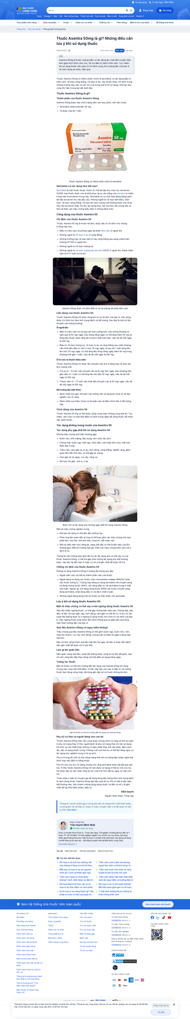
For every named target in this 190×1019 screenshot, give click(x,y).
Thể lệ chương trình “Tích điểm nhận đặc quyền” (27, 984)
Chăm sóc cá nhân (56, 930)
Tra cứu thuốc (86, 921)
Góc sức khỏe (34, 29)
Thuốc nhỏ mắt (86, 16)
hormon (121, 193)
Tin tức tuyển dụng (88, 946)
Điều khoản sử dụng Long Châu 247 (27, 991)
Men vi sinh (112, 16)
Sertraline (61, 190)
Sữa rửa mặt (100, 16)
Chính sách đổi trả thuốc (26, 942)
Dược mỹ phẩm (54, 921)
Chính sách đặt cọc (24, 934)
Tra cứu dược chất (88, 925)
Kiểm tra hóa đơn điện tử (26, 959)
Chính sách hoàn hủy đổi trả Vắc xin (28, 970)
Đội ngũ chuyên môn (89, 942)
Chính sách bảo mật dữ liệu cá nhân (29, 964)
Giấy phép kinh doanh (26, 925)
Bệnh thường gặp (87, 934)
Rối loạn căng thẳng (87, 851)
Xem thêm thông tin (67, 844)
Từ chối (161, 1012)
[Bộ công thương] (117, 955)
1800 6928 (169, 2)
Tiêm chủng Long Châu (58, 942)
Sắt (60, 16)
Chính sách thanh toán (26, 954)
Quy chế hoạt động (24, 930)
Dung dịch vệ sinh (126, 16)
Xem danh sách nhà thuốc (157, 904)
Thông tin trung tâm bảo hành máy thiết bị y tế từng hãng (29, 977)
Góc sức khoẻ (86, 917)
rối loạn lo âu (82, 235)
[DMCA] (124, 961)
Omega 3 (48, 16)
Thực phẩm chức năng (58, 917)
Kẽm (55, 16)
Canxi (39, 16)
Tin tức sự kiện (86, 950)
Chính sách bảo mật (24, 950)
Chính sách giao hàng (25, 946)
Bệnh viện (84, 938)
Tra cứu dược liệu (87, 930)
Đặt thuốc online (55, 938)
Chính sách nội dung (25, 938)
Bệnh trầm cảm (71, 851)
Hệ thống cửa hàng (24, 921)
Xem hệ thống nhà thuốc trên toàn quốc (51, 904)
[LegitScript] (124, 967)
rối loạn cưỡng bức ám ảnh (88, 250)
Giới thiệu (20, 917)
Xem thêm (72, 810)
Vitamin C (140, 16)
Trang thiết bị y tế (55, 934)
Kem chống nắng (71, 16)
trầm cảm (105, 230)
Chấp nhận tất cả (161, 1005)
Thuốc (51, 925)
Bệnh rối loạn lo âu (105, 851)
